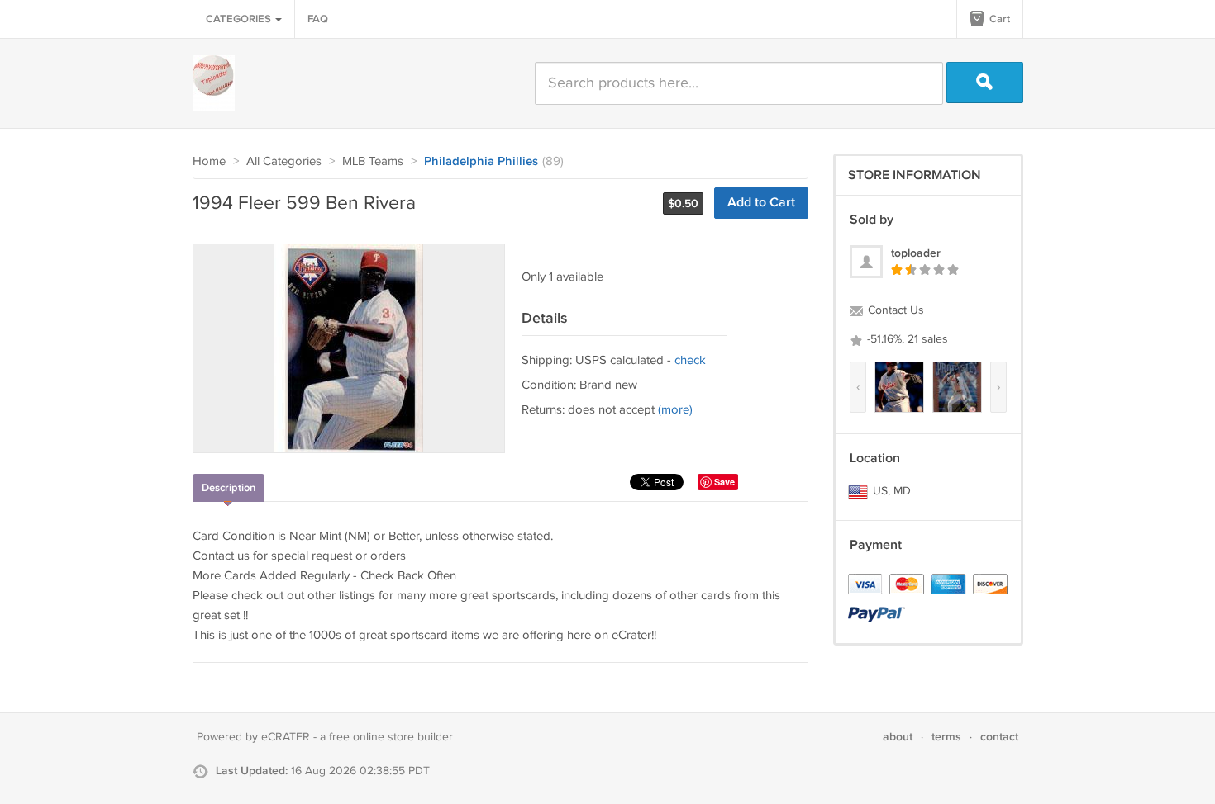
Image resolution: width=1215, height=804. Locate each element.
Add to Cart (761, 202)
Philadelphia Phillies (481, 161)
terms (946, 737)
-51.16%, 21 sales (906, 339)
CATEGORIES (240, 19)
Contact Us (894, 310)
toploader (916, 253)
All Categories (284, 161)
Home (209, 161)
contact (999, 737)
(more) (675, 410)
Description (228, 487)
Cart (998, 19)
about (897, 737)
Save (724, 481)
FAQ (317, 19)
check (690, 360)
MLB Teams (372, 161)
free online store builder (391, 737)
